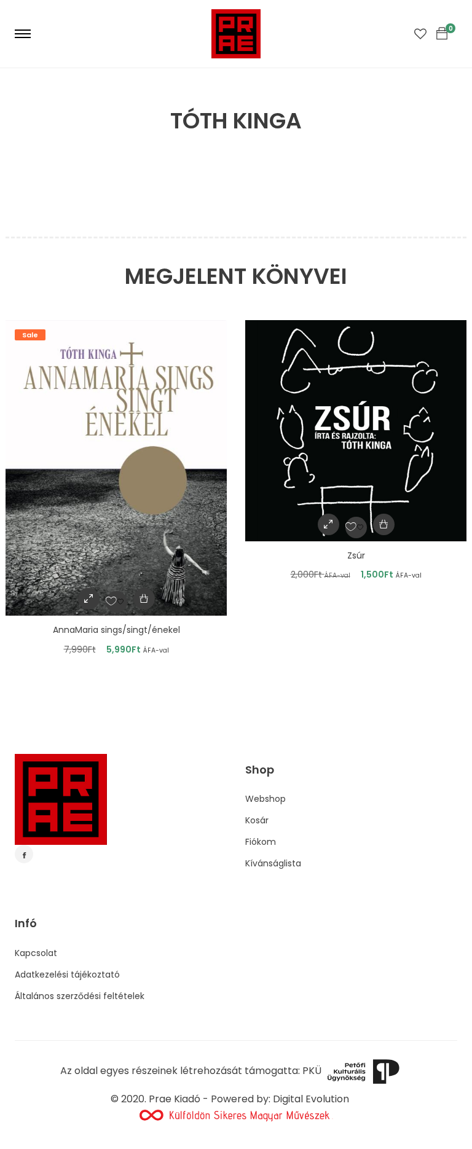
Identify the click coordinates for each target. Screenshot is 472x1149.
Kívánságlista (273, 863)
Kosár (257, 820)
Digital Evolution (311, 1099)
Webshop (265, 799)
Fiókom (260, 842)
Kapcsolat (36, 953)
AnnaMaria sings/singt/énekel (116, 630)
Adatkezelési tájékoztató (67, 974)
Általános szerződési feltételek (79, 996)
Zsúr (356, 555)
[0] (442, 34)
